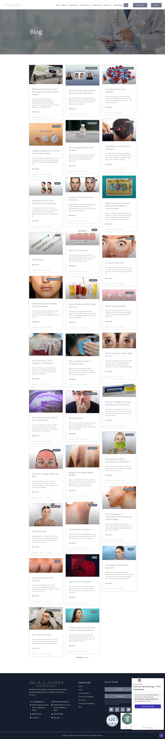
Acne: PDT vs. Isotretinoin (80, 582)
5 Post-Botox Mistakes (41, 635)
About (63, 5)
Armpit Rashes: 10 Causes (80, 529)
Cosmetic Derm (84, 5)
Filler (131, 336)
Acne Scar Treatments (78, 250)
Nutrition (56, 126)
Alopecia (130, 122)
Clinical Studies (118, 5)
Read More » (36, 112)
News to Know (91, 394)
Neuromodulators (53, 610)
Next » (87, 657)
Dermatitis (92, 505)
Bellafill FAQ (37, 260)
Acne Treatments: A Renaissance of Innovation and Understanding (118, 516)
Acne (131, 179)
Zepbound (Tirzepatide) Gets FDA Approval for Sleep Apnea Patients (45, 91)
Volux (57, 183)
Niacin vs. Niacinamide (115, 306)
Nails (57, 393)
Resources (106, 5)
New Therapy (128, 489)
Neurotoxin (55, 506)
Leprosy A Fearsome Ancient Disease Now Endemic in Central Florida (117, 206)
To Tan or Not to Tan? (114, 263)
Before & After (97, 5)
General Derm (73, 5)
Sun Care (130, 238)
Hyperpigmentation (53, 279)
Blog (126, 5)
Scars (57, 561)
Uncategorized (54, 68)
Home (58, 5)
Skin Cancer (92, 337)
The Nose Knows (76, 418)
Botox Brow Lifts (39, 531)
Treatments (92, 123)
